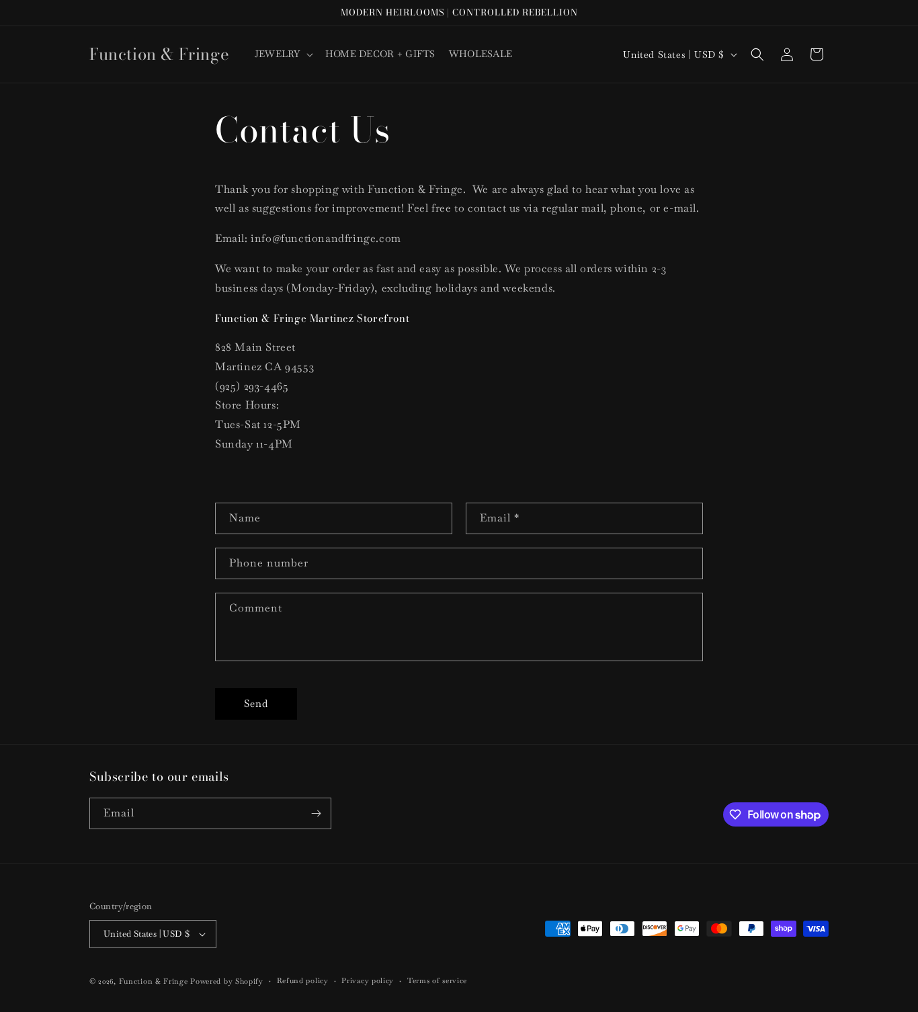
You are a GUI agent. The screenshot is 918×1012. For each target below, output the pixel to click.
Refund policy (303, 980)
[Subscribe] (316, 813)
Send (256, 703)
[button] (283, 54)
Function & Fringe (155, 981)
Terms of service (437, 980)
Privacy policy (367, 980)
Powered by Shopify (226, 981)
